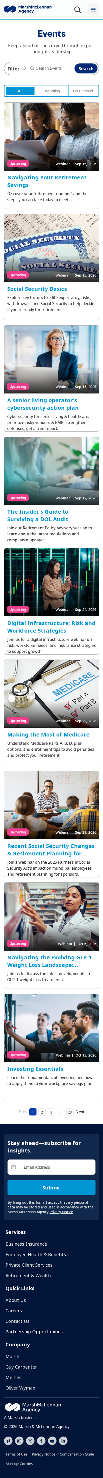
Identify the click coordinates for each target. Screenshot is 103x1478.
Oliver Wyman (20, 1388)
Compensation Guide (77, 1454)
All (20, 90)
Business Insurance (26, 1244)
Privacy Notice (43, 1454)
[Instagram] (19, 1441)
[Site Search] (78, 9)
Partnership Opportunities (34, 1332)
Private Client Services (29, 1265)
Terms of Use (16, 1454)
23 (70, 1112)
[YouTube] (52, 1440)
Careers (14, 1311)
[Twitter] (30, 1440)
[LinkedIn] (63, 1440)
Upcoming (52, 90)
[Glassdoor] (8, 1441)
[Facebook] (41, 1440)
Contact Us (18, 1321)
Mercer (13, 1377)
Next (80, 1111)
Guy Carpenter (21, 1367)
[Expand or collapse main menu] (93, 9)
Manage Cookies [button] (19, 1463)
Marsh (12, 1356)
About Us (16, 1300)
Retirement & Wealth (28, 1275)
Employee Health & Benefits (36, 1254)
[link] (20, 91)
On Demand (83, 90)
